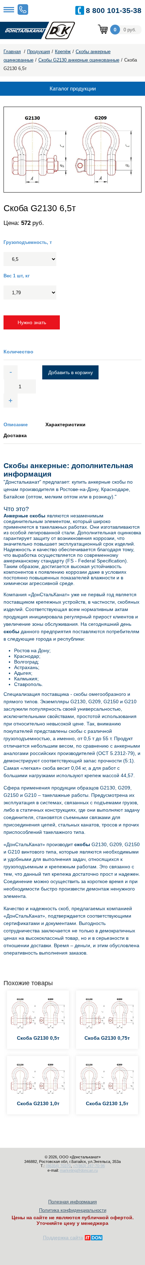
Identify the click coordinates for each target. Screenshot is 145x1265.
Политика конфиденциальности (72, 1210)
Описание (16, 424)
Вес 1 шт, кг (17, 275)
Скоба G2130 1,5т (107, 1103)
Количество (18, 351)
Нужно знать (32, 322)
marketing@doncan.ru (79, 1170)
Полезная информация (72, 1201)
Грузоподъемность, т (28, 242)
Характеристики (65, 424)
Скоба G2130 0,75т (107, 1038)
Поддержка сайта (63, 1237)
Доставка (15, 435)
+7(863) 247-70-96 (89, 1166)
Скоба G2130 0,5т (38, 1038)
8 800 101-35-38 (113, 10)
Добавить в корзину (70, 372)
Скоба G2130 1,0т (38, 1103)
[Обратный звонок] (23, 9)
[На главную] (42, 30)
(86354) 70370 (58, 1166)
